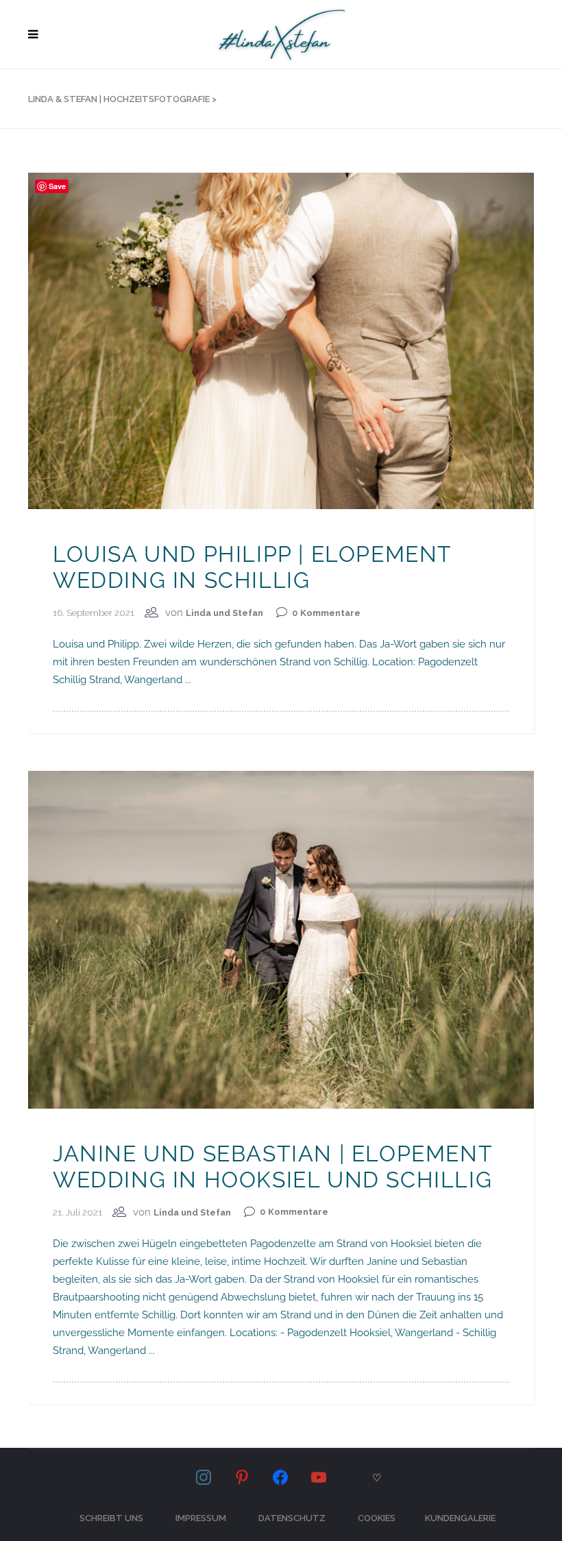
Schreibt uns (111, 1518)
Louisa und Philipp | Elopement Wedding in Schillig (252, 567)
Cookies (376, 1518)
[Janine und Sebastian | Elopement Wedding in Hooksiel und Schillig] (281, 939)
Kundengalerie (460, 1518)
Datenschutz (292, 1518)
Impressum (200, 1518)
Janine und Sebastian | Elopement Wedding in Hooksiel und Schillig (272, 1166)
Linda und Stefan (224, 613)
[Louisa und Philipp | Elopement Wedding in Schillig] (281, 340)
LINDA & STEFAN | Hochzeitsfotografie (119, 99)
